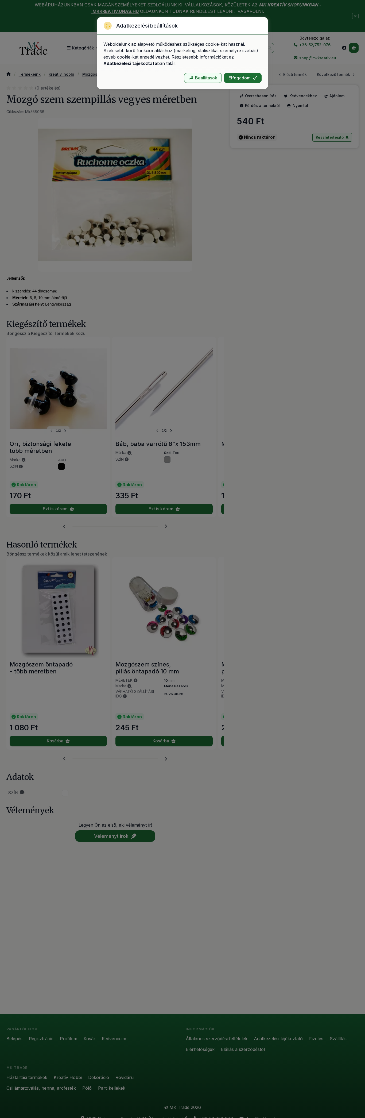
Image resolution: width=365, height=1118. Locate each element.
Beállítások (206, 77)
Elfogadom (239, 77)
